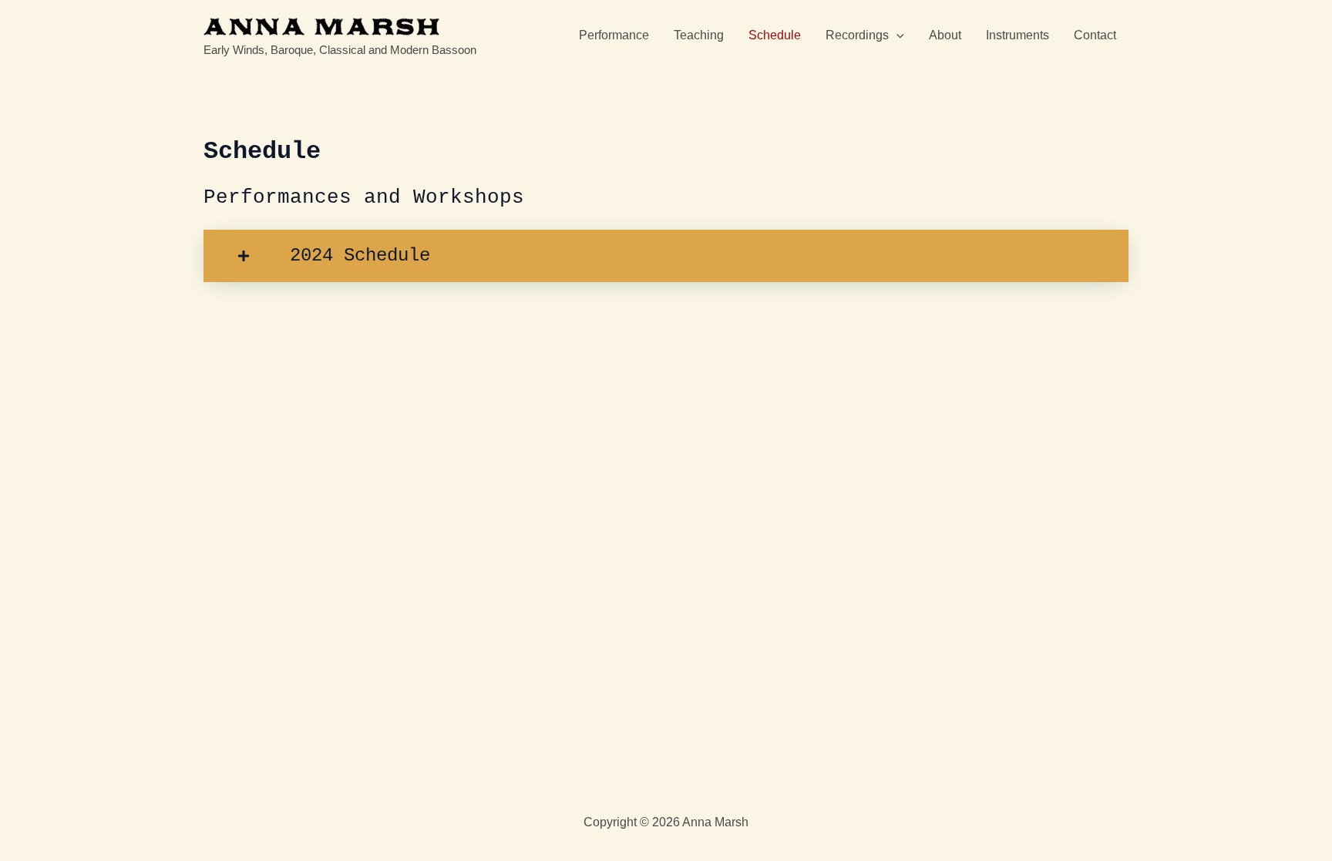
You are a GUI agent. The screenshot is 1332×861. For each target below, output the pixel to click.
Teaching (699, 35)
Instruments (1017, 35)
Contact (1095, 35)
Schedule (774, 35)
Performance (614, 35)
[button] (896, 35)
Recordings (857, 35)
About (945, 35)
